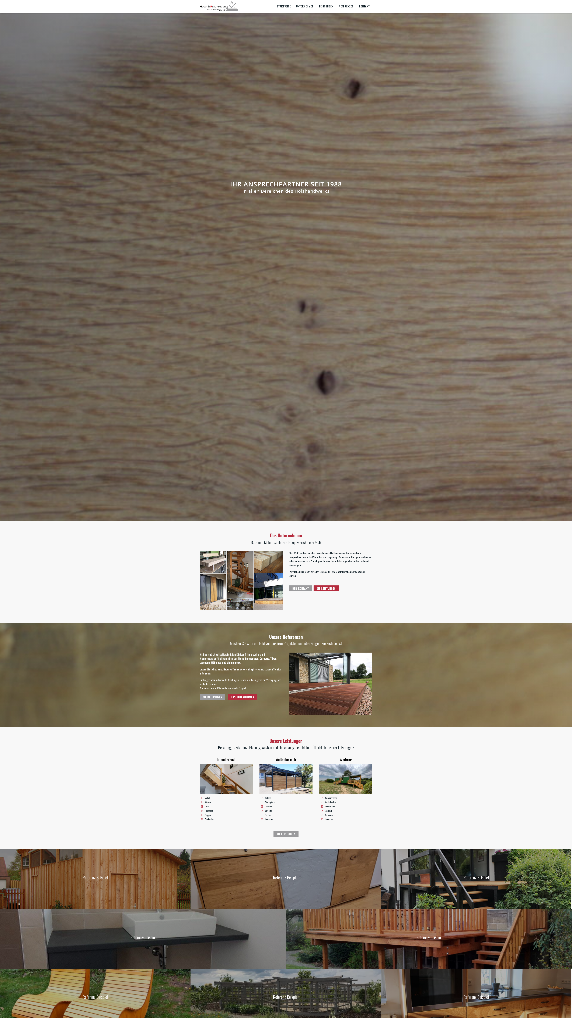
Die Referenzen (212, 697)
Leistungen (326, 6)
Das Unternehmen (242, 697)
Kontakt (364, 6)
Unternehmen (305, 6)
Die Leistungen (326, 588)
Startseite (284, 6)
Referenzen (346, 6)
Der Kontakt (300, 588)
